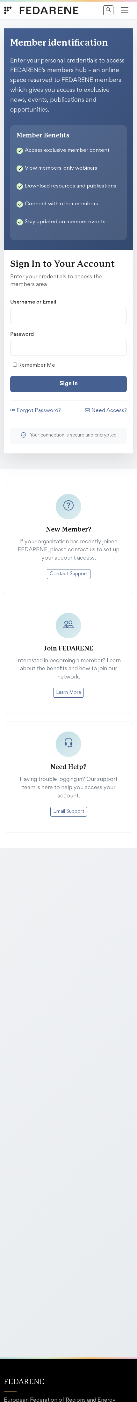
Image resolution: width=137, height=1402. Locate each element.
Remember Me (36, 365)
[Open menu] (124, 10)
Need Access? (109, 410)
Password (22, 334)
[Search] (108, 10)
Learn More (68, 692)
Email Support (68, 811)
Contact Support (69, 574)
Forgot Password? (39, 410)
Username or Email (33, 301)
